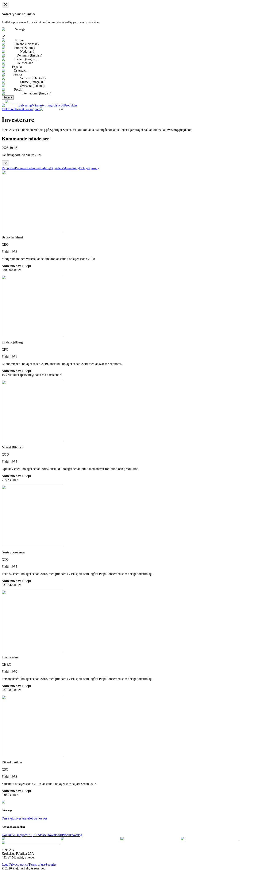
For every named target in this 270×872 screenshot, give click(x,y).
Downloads (54, 835)
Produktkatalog (72, 835)
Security (51, 864)
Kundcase (40, 835)
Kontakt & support (14, 835)
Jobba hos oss (38, 818)
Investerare (21, 818)
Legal (5, 864)
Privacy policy (18, 864)
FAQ (30, 835)
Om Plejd (8, 818)
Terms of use (37, 864)
